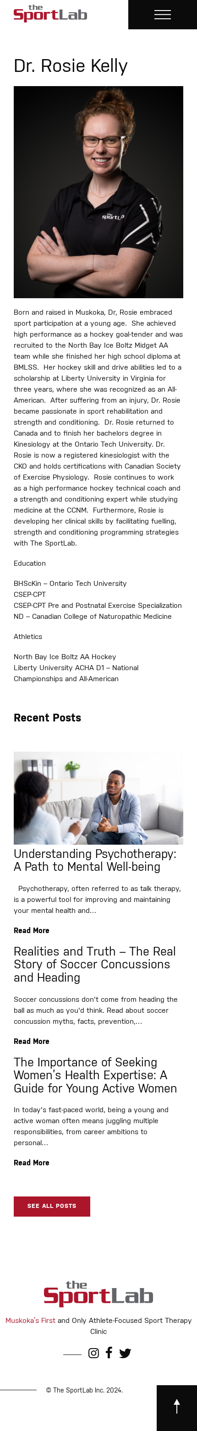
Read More (31, 931)
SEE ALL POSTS (52, 1206)
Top (187, 1418)
